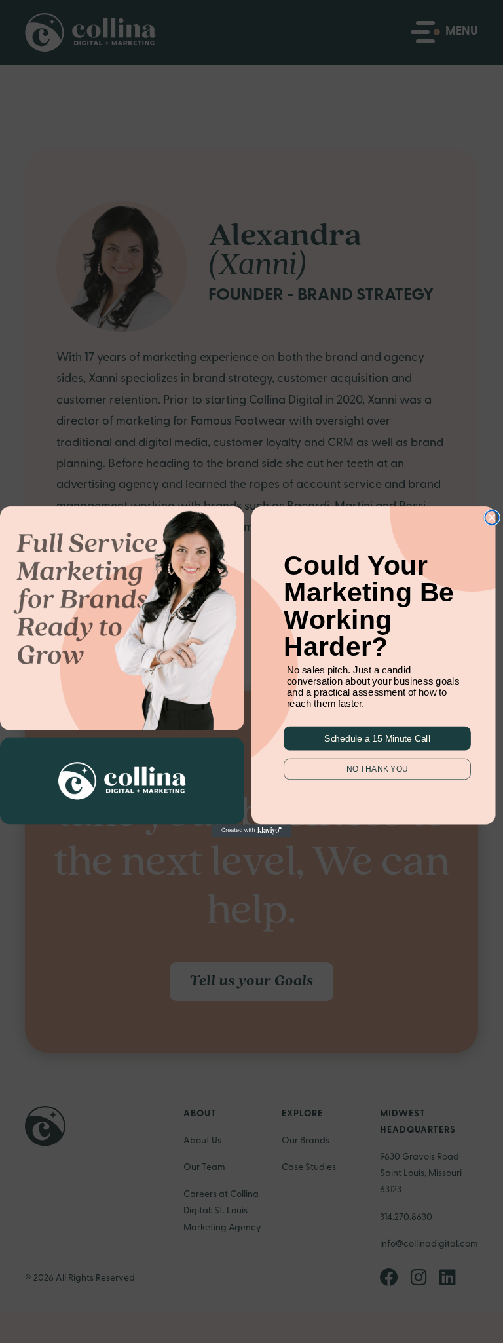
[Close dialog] (492, 517)
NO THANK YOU (377, 769)
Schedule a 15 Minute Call (377, 738)
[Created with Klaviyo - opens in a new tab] (252, 830)
